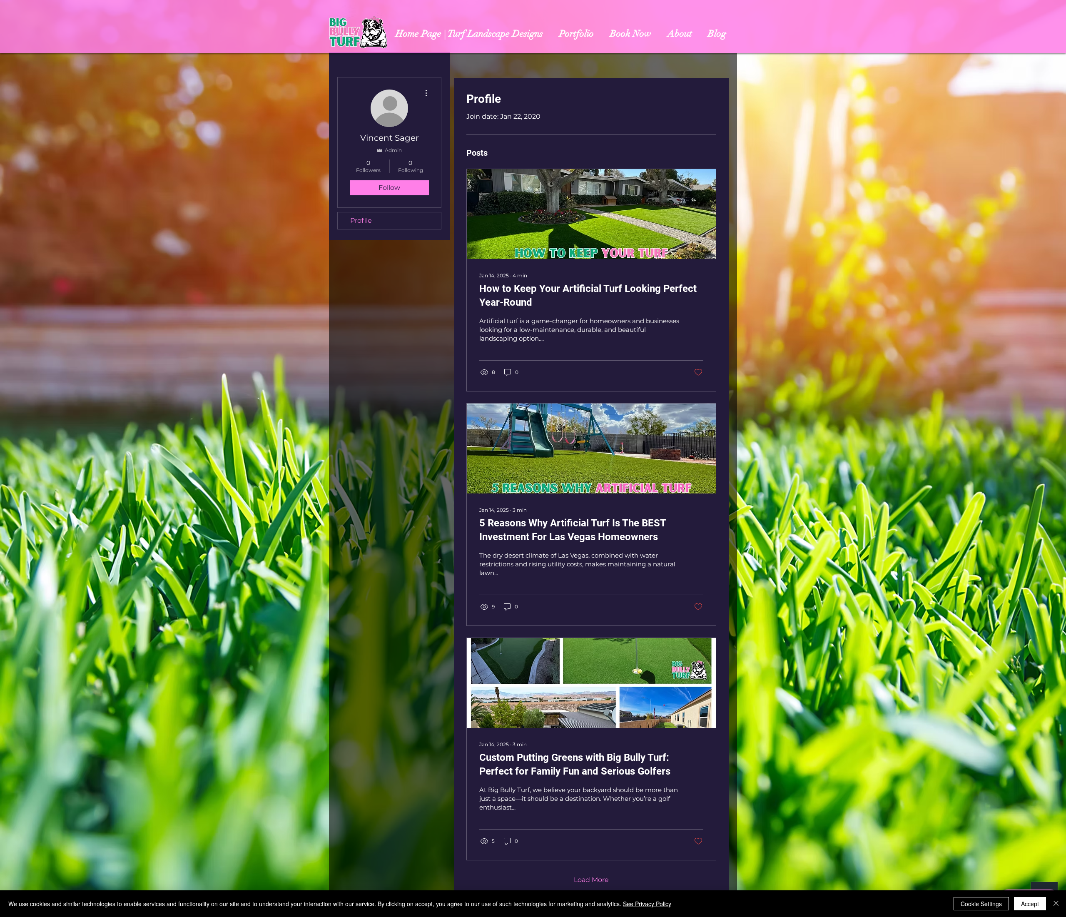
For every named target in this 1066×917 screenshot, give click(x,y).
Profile (361, 220)
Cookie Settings (981, 904)
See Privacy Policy (647, 904)
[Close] (1056, 903)
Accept (1030, 904)
